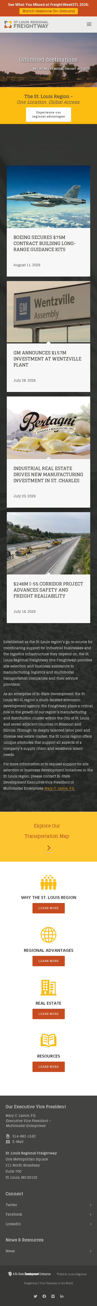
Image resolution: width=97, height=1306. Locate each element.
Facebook (14, 1214)
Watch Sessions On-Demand (48, 11)
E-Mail (17, 1142)
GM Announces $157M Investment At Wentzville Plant (47, 359)
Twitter (11, 1205)
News (10, 1251)
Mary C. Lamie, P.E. (59, 788)
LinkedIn (13, 1224)
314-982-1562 (24, 1136)
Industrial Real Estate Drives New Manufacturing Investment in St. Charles (48, 474)
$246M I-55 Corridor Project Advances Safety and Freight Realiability (48, 590)
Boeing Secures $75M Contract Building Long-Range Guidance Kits (45, 243)
